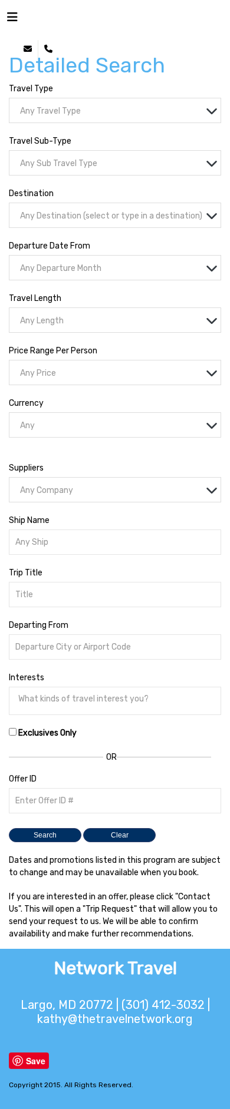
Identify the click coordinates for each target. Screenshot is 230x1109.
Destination (31, 193)
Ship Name (29, 520)
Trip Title (25, 573)
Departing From (38, 625)
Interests (26, 678)
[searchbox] (118, 699)
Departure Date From (49, 246)
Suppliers (26, 468)
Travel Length (35, 298)
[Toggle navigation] (12, 20)
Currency (26, 403)
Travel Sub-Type (40, 141)
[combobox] (115, 110)
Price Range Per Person (53, 351)
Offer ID (23, 779)
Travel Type (31, 89)
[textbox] (118, 111)
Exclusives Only (47, 733)
